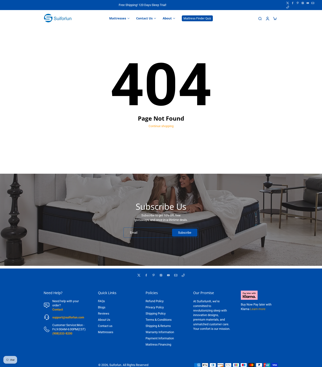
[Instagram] (302, 3)
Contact (57, 309)
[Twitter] (287, 3)
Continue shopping (161, 126)
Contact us (105, 326)
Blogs (101, 307)
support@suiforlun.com (68, 317)
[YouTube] (307, 3)
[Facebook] (292, 3)
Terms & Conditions (159, 319)
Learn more (257, 309)
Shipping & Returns (158, 326)
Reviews (103, 313)
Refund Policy (155, 301)
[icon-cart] (274, 18)
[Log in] (267, 18)
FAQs (101, 301)
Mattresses (105, 332)
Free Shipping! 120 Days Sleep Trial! (142, 5)
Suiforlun (115, 365)
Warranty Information (160, 332)
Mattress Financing (158, 344)
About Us (104, 319)
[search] (260, 18)
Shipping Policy (156, 313)
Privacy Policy (155, 307)
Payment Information (160, 338)
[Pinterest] (297, 3)
